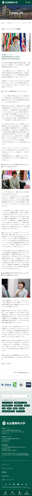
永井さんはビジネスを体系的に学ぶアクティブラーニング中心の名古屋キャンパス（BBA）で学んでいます (16, 357)
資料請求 (5, 494)
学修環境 (9, 23)
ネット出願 (12, 494)
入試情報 (19, 494)
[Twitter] (6, 484)
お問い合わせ (5, 476)
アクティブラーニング (21, 81)
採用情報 (4, 472)
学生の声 (25, 23)
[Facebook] (10, 484)
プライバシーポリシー (8, 468)
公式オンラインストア (8, 479)
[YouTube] (18, 484)
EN (26, 2)
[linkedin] (26, 484)
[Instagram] (22, 484)
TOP (4, 23)
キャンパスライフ (17, 23)
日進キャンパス (6, 428)
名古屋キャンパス (6, 436)
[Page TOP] (29, 488)
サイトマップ (5, 464)
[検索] (28, 396)
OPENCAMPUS (26, 494)
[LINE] (14, 484)
